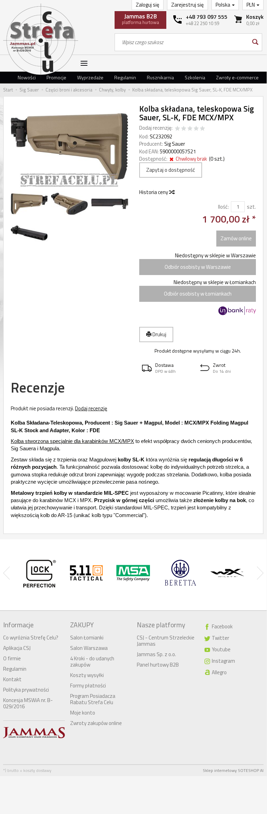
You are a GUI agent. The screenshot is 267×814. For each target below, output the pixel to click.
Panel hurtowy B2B (158, 665)
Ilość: (223, 206)
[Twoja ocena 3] (190, 128)
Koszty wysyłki (87, 675)
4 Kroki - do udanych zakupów (92, 661)
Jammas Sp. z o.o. (156, 654)
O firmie (12, 658)
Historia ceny (154, 192)
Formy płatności (88, 686)
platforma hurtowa (140, 19)
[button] (168, 368)
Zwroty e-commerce (237, 77)
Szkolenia (195, 77)
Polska (223, 5)
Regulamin (125, 77)
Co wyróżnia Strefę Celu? (30, 638)
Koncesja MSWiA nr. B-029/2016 (28, 703)
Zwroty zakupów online (96, 723)
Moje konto (82, 713)
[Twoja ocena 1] (177, 128)
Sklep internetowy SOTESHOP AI (233, 770)
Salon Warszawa (89, 648)
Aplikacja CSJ (17, 648)
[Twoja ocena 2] (184, 128)
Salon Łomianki (86, 638)
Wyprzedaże (90, 77)
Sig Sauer (174, 144)
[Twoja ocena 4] (196, 128)
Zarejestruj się (187, 5)
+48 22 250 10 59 (202, 23)
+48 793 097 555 (206, 17)
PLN (251, 5)
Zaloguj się (147, 5)
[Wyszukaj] (255, 42)
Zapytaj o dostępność (170, 170)
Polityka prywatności (26, 690)
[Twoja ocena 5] (202, 128)
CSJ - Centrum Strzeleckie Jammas (165, 641)
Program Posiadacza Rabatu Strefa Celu (92, 699)
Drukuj (158, 334)
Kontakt (12, 679)
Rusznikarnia (160, 77)
